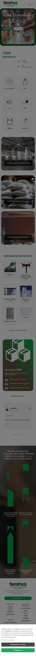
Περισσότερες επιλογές (18, 644)
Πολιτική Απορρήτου (7, 640)
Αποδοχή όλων (18, 650)
